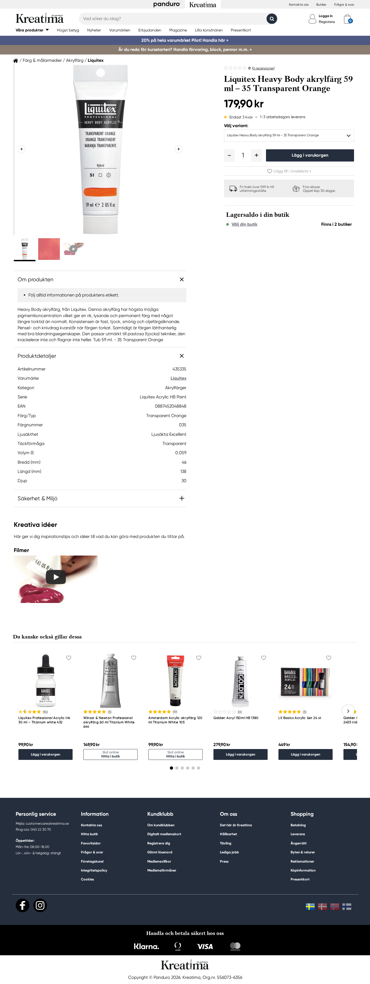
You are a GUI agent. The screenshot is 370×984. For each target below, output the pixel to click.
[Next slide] (178, 149)
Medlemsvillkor (159, 861)
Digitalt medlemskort (164, 834)
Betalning (298, 825)
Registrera (327, 22)
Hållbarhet (228, 834)
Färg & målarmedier (42, 60)
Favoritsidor (91, 843)
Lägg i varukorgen (310, 155)
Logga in (326, 16)
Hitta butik (89, 834)
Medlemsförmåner (161, 870)
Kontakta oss (299, 5)
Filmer (21, 550)
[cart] (347, 19)
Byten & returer (303, 852)
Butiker (321, 5)
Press (224, 861)
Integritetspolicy (94, 870)
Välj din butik (244, 224)
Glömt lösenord (159, 852)
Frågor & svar (344, 5)
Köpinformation (303, 870)
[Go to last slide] (21, 149)
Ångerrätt (299, 843)
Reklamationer (302, 861)
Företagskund (92, 861)
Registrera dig (158, 843)
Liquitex (95, 60)
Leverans (298, 834)
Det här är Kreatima (236, 825)
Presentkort (300, 879)
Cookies (87, 879)
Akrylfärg (74, 60)
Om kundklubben (160, 825)
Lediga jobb (229, 852)
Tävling (225, 843)
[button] (32, 30)
